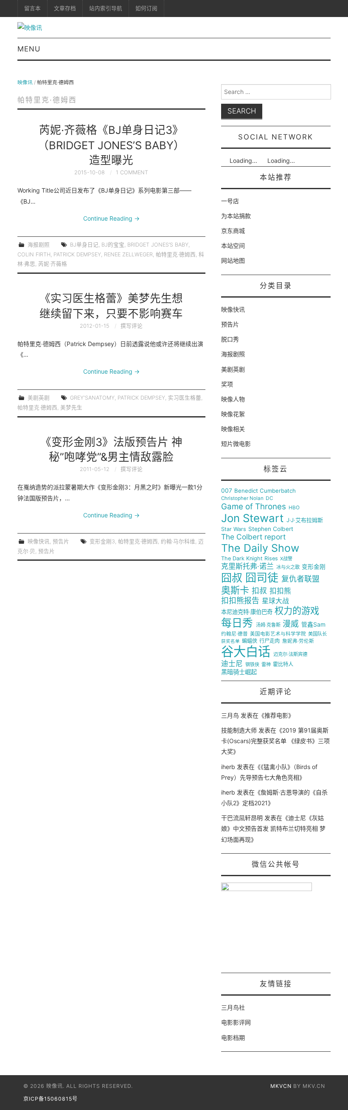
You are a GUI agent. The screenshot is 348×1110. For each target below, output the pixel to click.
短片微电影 (236, 443)
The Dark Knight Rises (249, 559)
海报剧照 (39, 244)
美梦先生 (71, 407)
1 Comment (132, 172)
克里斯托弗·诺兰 (247, 566)
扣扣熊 (280, 591)
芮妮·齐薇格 (52, 264)
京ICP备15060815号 (50, 1099)
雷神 (266, 664)
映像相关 (233, 428)
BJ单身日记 (84, 244)
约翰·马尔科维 (178, 541)
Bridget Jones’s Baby (157, 244)
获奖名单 (230, 641)
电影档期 (233, 1037)
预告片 (61, 541)
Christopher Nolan (242, 498)
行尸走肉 (269, 641)
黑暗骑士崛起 (239, 672)
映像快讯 (39, 541)
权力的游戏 (297, 611)
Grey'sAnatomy (92, 398)
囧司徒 (261, 577)
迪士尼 (232, 664)
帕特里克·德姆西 (176, 254)
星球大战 (275, 601)
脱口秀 (230, 339)
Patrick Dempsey (77, 254)
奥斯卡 (235, 590)
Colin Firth (34, 254)
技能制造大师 (239, 730)
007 (226, 490)
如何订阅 (146, 8)
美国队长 (317, 634)
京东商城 (233, 230)
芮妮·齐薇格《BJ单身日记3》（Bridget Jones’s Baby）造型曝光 (111, 145)
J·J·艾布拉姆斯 (304, 520)
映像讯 (25, 82)
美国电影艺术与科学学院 (278, 634)
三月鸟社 (233, 1007)
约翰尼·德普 (234, 634)
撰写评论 (132, 326)
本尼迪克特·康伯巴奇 (246, 612)
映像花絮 (233, 413)
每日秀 (237, 623)
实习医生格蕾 (184, 398)
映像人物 (233, 399)
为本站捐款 (236, 215)
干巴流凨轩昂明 (242, 817)
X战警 (286, 559)
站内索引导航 (105, 8)
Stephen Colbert (270, 529)
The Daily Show (260, 548)
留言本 (32, 8)
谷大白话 (245, 651)
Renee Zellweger (128, 254)
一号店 (230, 200)
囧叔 (231, 578)
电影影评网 (236, 1022)
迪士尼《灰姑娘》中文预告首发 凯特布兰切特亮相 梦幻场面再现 (273, 828)
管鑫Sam (313, 624)
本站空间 (233, 245)
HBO (294, 508)
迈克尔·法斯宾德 (290, 654)
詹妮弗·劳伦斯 (298, 641)
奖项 (227, 384)
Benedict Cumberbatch (265, 491)
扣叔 (259, 591)
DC (269, 498)
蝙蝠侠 (249, 641)
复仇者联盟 (300, 579)
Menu (28, 49)
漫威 (291, 624)
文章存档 (65, 8)
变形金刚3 (102, 541)
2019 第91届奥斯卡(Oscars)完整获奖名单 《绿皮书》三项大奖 (275, 741)
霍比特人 (283, 664)
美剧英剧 (39, 398)
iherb (228, 766)
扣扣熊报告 (240, 600)
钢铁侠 (252, 664)
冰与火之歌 (288, 567)
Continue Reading (111, 218)
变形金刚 (314, 567)
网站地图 (233, 260)
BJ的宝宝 (112, 244)
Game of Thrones (253, 506)
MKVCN (281, 1086)
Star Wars (233, 529)
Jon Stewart (252, 518)
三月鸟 (230, 715)
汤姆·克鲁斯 (268, 625)
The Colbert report (253, 537)
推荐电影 (276, 715)
